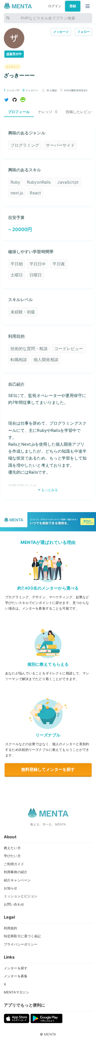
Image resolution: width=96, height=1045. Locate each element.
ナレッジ (48, 112)
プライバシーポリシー (20, 944)
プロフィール (19, 112)
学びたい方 (12, 856)
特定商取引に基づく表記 (22, 936)
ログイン (55, 6)
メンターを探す (15, 968)
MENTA (50, 1034)
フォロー (83, 32)
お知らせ (10, 888)
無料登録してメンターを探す (48, 769)
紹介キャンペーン (17, 880)
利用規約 (10, 928)
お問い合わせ (14, 904)
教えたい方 (12, 848)
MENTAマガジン (16, 992)
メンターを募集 (15, 976)
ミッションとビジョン (20, 896)
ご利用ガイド (14, 864)
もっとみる (49, 490)
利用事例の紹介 (15, 872)
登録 (72, 6)
